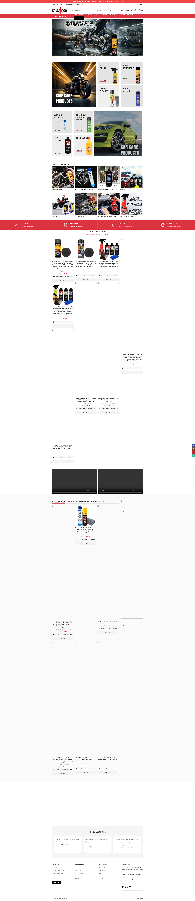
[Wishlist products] (131, 10)
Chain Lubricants (63, 452)
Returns (101, 876)
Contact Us (101, 878)
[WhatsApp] (128, 887)
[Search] (116, 10)
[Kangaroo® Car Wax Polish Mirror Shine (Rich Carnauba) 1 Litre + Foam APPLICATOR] (107, 699)
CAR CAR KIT (124, 189)
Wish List (101, 873)
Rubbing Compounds (112, 403)
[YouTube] (130, 887)
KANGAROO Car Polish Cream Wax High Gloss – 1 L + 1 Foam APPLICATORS (85, 759)
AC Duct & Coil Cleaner (59, 629)
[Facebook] (123, 887)
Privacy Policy (79, 873)
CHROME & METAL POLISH (105, 189)
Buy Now (62, 280)
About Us (77, 867)
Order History (102, 870)
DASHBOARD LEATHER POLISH (107, 216)
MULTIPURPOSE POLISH (127, 216)
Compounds (103, 403)
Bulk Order (56, 882)
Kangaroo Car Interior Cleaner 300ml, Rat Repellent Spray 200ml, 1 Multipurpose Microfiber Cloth (86, 400)
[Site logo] (59, 10)
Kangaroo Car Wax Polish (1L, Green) (108, 621)
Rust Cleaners (136, 362)
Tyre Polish (86, 270)
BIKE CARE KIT (56, 216)
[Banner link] (74, 84)
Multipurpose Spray (128, 362)
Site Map (77, 878)
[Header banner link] (95, 1)
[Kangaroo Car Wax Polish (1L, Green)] (107, 562)
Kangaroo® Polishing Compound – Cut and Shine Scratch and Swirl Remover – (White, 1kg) (108, 400)
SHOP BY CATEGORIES (61, 164)
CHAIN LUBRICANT (57, 189)
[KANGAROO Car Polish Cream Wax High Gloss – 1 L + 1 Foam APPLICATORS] (85, 699)
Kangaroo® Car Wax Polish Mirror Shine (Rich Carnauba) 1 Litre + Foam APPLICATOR (108, 759)
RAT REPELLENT (79, 216)
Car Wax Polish (56, 270)
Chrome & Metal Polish (58, 873)
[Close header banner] (193, 1)
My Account (102, 867)
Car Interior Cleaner (86, 403)
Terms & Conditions (80, 876)
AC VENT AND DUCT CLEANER (84, 189)
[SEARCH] (111, 10)
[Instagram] (125, 887)
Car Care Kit (105, 270)
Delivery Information (80, 870)
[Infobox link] (24, 225)
